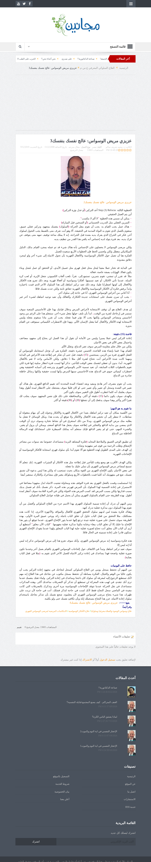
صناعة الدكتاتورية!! (101, 59)
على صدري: (81, 59)
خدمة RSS (130, 807)
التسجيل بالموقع (61, 776)
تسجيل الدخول (107, 659)
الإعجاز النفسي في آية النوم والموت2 (98, 731)
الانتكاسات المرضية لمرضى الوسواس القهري (46, 611)
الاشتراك (87, 659)
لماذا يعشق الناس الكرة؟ (104, 716)
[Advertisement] (75, 104)
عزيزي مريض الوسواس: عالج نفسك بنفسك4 (94, 602)
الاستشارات (130, 799)
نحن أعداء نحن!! (63, 59)
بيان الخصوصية (62, 791)
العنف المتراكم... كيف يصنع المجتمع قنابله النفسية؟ (92, 702)
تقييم (19, 627)
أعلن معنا (64, 799)
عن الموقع (130, 783)
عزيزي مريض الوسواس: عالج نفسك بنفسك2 (108, 202)
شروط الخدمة (62, 783)
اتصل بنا (131, 791)
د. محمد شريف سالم (115, 147)
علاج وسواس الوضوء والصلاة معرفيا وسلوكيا (111, 611)
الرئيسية (131, 776)
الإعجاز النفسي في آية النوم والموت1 (98, 745)
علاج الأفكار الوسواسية (79, 611)
